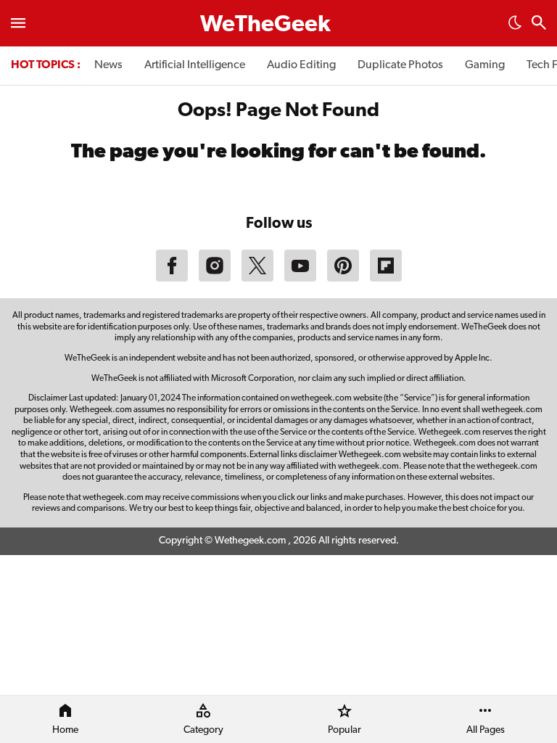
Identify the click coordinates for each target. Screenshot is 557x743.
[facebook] (172, 278)
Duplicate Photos (400, 65)
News (108, 65)
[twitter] (257, 278)
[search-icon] (539, 24)
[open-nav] (18, 23)
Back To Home (278, 190)
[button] (515, 26)
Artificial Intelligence (194, 65)
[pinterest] (343, 278)
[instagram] (215, 278)
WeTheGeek (265, 25)
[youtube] (300, 278)
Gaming (485, 65)
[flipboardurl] (386, 278)
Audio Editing (301, 65)
